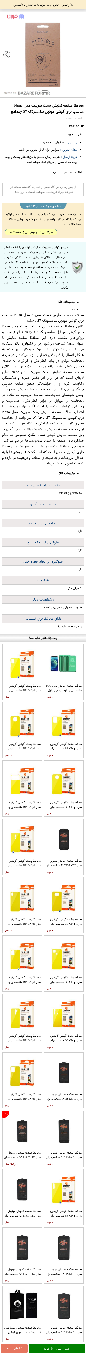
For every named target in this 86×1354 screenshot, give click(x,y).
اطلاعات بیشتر (67, 172)
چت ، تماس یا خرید (56, 1348)
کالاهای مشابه (14, 1348)
